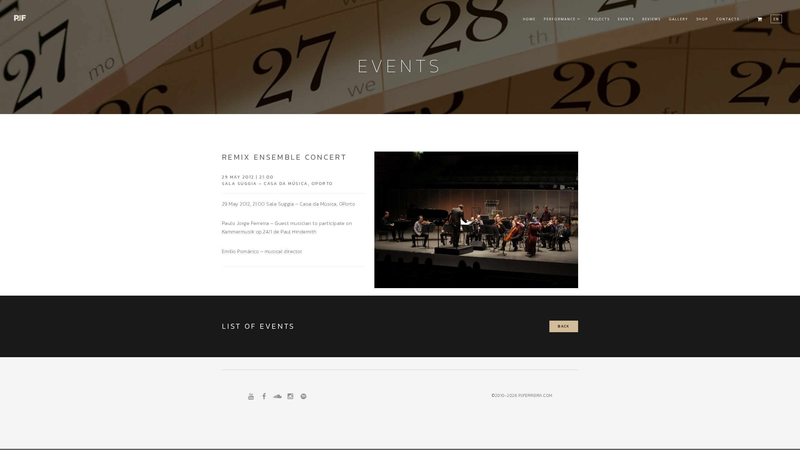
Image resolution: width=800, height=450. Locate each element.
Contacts (727, 19)
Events (626, 19)
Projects (599, 19)
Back (564, 326)
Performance (560, 19)
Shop (702, 19)
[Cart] (760, 18)
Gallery (678, 19)
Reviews (651, 19)
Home (529, 19)
